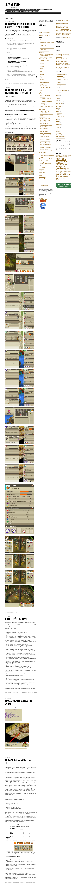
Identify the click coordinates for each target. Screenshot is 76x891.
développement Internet (61, 80)
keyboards (58, 173)
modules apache (60, 76)
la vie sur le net (31, 83)
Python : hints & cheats (40, 9)
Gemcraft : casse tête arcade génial (47, 155)
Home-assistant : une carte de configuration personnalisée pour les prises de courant (22, 11)
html (65, 168)
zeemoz (58, 127)
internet (57, 169)
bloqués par (64, 185)
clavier (65, 156)
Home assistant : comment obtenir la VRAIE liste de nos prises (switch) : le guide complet (22, 13)
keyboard (69, 171)
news (67, 173)
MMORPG (15, 612)
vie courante (58, 125)
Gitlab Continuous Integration (45, 87)
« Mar (57, 151)
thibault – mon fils (60, 116)
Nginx (41, 90)
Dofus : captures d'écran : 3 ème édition (18, 702)
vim (67, 178)
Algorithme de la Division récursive (46, 146)
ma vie (57, 111)
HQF (15, 9)
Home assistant (43, 13)
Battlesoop (41, 198)
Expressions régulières (44, 82)
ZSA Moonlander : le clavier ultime (54, 13)
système (58, 122)
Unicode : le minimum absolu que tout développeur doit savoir (46, 55)
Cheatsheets (32, 9)
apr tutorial (60, 156)
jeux (28, 83)
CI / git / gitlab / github (44, 85)
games (26, 83)
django (58, 82)
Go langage (42, 72)
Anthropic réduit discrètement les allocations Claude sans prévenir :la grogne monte (63, 56)
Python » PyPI (42, 76)
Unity (41, 71)
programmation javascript (62, 90)
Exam (6, 9)
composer (60, 158)
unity (58, 93)
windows (57, 179)
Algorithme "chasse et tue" (45, 118)
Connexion (58, 133)
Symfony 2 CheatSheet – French (45, 158)
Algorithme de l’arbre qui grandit (46, 125)
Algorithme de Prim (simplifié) (45, 144)
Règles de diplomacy (43, 199)
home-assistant (60, 101)
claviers (68, 156)
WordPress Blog (42, 177)
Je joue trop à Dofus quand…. (17, 619)
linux (57, 108)
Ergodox (40, 93)
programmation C (60, 89)
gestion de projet (59, 103)
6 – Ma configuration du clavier (46, 104)
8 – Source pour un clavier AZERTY (47, 108)
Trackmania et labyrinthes (45, 139)
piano (57, 119)
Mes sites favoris (42, 152)
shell (58, 109)
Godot (41, 69)
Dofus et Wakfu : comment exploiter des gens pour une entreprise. (20, 25)
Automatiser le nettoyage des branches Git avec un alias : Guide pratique (63, 64)
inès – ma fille (59, 113)
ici (29, 34)
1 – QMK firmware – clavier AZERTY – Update (45, 112)
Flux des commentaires (61, 136)
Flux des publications (60, 134)
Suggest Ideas (42, 172)
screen (32, 752)
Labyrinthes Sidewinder (44, 149)
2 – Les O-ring (42, 97)
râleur (58, 114)
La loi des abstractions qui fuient (46, 57)
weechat (41, 89)
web (69, 178)
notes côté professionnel (61, 117)
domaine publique (61, 162)
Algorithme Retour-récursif (45, 129)
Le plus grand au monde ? (45, 136)
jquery (65, 171)
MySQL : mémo (11, 9)
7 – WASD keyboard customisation (46, 106)
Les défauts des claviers (44, 60)
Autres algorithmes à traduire (45, 133)
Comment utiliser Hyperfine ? (62, 61)
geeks (10, 612)
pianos (65, 176)
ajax (57, 155)
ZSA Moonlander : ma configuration (46, 64)
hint (63, 168)
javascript (59, 171)
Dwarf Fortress (43, 154)
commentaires (15, 83)
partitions (66, 174)
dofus (24, 83)
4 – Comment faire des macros (46, 101)
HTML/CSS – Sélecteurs (44, 51)
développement (59, 77)
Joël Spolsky (48, 9)
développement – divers (61, 79)
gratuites (59, 168)
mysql (58, 85)
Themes (40, 175)
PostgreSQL (42, 74)
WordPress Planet (42, 178)
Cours (19, 9)
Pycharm (41, 77)
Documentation (42, 167)
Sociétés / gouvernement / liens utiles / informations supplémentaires (46, 162)
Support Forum (42, 173)
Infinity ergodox (26, 9)
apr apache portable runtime (66, 155)
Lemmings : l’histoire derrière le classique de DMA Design (63, 29)
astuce (63, 156)
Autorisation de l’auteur (44, 131)
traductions (58, 124)
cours (67, 160)
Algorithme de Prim (43, 126)
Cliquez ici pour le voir (43, 185)
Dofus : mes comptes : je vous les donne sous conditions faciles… (18, 91)
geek (29, 610)
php (57, 87)
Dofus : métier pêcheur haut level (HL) (19, 761)
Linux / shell (42, 81)
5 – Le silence (42, 103)
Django (41, 68)
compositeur (61, 159)
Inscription (58, 131)
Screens (34, 752)
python (58, 92)
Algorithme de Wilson (44, 128)
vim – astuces (42, 79)
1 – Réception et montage (45, 95)
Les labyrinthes (42, 117)
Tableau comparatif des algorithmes (47, 150)
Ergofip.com (59, 47)
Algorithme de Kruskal (44, 123)
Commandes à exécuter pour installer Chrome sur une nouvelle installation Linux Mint (63, 22)
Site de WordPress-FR (60, 138)
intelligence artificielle (61, 84)
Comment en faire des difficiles (46, 134)
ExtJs (68, 164)
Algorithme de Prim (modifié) (45, 142)
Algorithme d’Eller (43, 121)
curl (40, 92)
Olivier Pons (12, 4)
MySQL (41, 84)
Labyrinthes (41, 169)
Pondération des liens (44, 137)
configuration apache (61, 74)
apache (57, 72)
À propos (41, 157)
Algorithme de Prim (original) (45, 141)
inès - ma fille (63, 169)
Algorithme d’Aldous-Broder (45, 120)
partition (59, 174)
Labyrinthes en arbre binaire (45, 147)
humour (57, 105)
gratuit (64, 166)
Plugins (40, 170)
